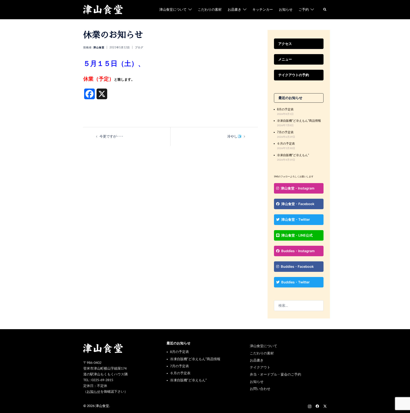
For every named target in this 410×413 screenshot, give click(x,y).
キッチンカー (262, 9)
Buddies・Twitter (295, 282)
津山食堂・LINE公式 (297, 235)
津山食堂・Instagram (297, 188)
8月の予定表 (285, 109)
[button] (325, 9)
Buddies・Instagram (298, 251)
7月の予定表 (285, 132)
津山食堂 (98, 47)
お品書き (234, 9)
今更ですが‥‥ (111, 136)
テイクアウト (260, 367)
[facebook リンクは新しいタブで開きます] (317, 406)
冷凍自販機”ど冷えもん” (293, 155)
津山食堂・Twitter (295, 219)
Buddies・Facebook (297, 266)
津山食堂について (173, 9)
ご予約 (304, 9)
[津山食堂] (103, 9)
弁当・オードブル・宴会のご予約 (275, 374)
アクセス (285, 43)
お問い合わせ (260, 389)
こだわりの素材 (210, 9)
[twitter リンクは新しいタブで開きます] (325, 406)
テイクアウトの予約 (293, 75)
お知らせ (286, 9)
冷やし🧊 (234, 136)
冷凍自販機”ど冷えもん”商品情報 (299, 120)
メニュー (285, 59)
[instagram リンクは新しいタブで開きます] (309, 406)
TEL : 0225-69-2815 (98, 380)
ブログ (139, 47)
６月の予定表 (286, 143)
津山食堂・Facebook (297, 204)
